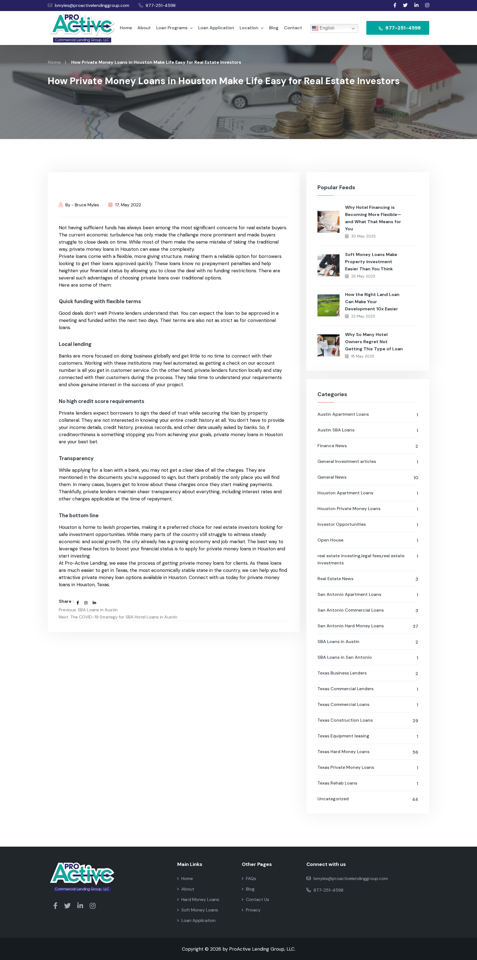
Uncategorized (367, 799)
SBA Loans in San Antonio (367, 657)
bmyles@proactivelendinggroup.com (92, 5)
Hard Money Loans (200, 899)
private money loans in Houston (104, 249)
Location (249, 28)
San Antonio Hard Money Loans (367, 626)
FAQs (251, 878)
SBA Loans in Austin (367, 642)
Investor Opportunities (367, 524)
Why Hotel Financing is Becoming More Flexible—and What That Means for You (373, 218)
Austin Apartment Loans (367, 414)
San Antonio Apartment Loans (367, 594)
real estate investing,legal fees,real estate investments (367, 559)
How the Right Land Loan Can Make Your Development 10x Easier (372, 302)
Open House (367, 540)
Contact (293, 28)
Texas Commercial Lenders (367, 689)
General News (367, 477)
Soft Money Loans (199, 910)
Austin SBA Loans (367, 430)
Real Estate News (367, 579)
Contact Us (257, 899)
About (144, 28)
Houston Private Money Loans (367, 509)
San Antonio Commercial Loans (367, 610)
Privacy (253, 910)
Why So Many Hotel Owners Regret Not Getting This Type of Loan (374, 342)
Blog (274, 28)
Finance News (367, 446)
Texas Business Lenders (367, 673)
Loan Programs (172, 28)
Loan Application (216, 28)
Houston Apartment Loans (367, 493)
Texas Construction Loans (367, 720)
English (327, 28)
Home (126, 28)
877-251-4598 (161, 5)
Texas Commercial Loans (367, 705)
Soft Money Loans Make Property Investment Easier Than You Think (371, 262)
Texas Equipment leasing (367, 736)
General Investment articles (367, 461)
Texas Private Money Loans (367, 767)
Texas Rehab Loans (367, 783)
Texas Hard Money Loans (367, 752)
